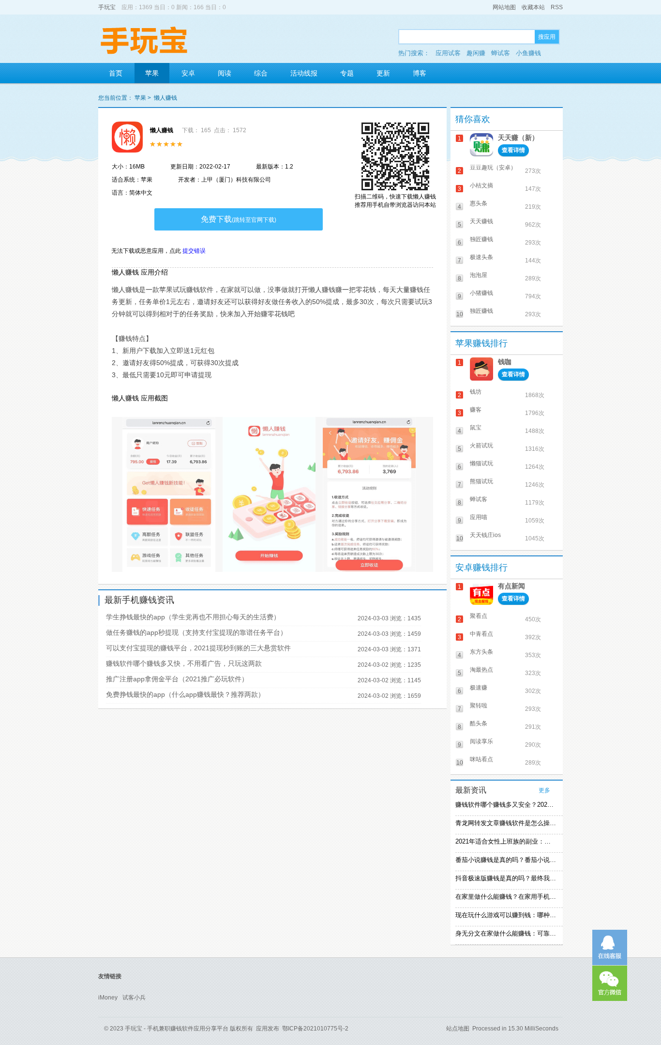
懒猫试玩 (481, 463)
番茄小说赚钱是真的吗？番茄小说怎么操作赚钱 (505, 859)
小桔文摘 (481, 185)
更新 (383, 73)
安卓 (188, 73)
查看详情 (513, 150)
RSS (557, 7)
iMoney (108, 997)
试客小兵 (134, 997)
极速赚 (478, 687)
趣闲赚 (475, 53)
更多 (544, 790)
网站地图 (504, 7)
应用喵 (478, 517)
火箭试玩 (481, 445)
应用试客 (448, 53)
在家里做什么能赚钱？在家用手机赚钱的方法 (505, 896)
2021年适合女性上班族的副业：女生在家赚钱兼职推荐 (505, 841)
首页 (115, 73)
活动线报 (303, 73)
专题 (347, 73)
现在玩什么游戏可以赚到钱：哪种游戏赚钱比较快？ (505, 915)
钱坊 (475, 391)
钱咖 (504, 362)
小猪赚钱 (481, 293)
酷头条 (478, 723)
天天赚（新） (518, 137)
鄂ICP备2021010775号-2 (315, 1028)
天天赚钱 (481, 221)
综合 (261, 73)
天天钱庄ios (485, 535)
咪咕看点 (481, 759)
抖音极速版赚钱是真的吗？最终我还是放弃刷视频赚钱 (505, 878)
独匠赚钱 (481, 239)
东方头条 (481, 651)
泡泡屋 (478, 275)
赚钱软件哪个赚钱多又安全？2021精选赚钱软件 (505, 804)
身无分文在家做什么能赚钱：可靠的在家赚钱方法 (505, 933)
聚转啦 (478, 705)
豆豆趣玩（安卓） (493, 167)
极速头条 (481, 257)
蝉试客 (500, 53)
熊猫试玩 (481, 481)
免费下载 (238, 219)
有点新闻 (511, 586)
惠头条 (478, 203)
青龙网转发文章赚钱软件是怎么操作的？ (505, 823)
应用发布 (267, 1028)
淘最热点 (481, 669)
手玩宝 (107, 7)
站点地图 (457, 1028)
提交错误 (194, 250)
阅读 (224, 73)
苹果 (152, 73)
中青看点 (481, 633)
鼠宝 (475, 427)
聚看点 (478, 616)
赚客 (475, 409)
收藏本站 (533, 7)
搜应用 (547, 36)
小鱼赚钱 (528, 53)
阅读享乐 (481, 741)
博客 (419, 73)
